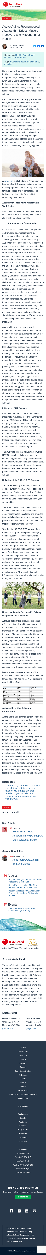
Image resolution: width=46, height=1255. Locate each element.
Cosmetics (23, 1138)
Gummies (23, 1126)
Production (23, 1063)
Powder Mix (23, 1122)
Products (23, 1149)
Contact (23, 1083)
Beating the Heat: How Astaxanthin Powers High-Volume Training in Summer (24, 893)
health (23, 62)
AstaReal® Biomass (23, 1173)
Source (23, 1059)
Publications (23, 1052)
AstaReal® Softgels (23, 1169)
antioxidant (15, 62)
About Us (23, 1048)
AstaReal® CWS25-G (23, 1157)
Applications (23, 1055)
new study (8, 181)
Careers (23, 1087)
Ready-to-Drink (23, 1130)
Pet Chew (23, 1141)
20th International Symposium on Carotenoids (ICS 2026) (23, 909)
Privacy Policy (23, 1090)
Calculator (23, 1075)
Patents (23, 1067)
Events (23, 1079)
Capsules (23, 1118)
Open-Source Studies (23, 1071)
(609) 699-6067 (31, 1029)
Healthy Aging (21, 55)
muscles (8, 64)
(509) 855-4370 (7, 1029)
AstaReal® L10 (23, 1153)
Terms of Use (23, 1098)
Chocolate (23, 1134)
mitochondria (33, 62)
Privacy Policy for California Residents (23, 1094)
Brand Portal (23, 1106)
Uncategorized (19, 57)
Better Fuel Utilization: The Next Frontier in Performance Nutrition (23, 886)
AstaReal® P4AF (23, 1161)
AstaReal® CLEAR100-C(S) (23, 1165)
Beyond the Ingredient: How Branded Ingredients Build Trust (25, 880)
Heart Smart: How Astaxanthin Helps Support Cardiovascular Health (28, 835)
